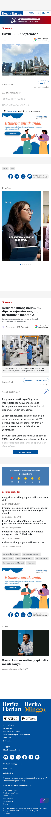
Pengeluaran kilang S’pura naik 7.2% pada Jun (25, 498)
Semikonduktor (41, 558)
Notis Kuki (7, 738)
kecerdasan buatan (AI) (24, 558)
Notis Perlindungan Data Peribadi (16, 734)
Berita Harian (8, 798)
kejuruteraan (8, 558)
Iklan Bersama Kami (11, 750)
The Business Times (11, 793)
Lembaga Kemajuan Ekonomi (13, 563)
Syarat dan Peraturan (11, 731)
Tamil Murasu (8, 801)
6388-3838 (7, 768)
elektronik (31, 563)
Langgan (6, 747)
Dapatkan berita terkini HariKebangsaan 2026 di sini (29, 19)
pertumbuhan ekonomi (11, 554)
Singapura (7, 28)
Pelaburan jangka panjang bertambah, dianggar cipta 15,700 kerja (22, 532)
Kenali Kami (7, 728)
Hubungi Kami (8, 725)
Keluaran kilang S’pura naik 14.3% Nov (23, 542)
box (12, 169)
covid (5, 169)
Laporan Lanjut (25, 452)
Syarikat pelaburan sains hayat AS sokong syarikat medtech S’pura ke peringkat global (24, 510)
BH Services (7, 741)
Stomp (5, 804)
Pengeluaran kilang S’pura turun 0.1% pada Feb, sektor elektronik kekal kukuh (24, 522)
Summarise (10, 327)
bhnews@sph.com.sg (16, 780)
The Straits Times (10, 790)
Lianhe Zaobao (9, 796)
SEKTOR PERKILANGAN (31, 554)
